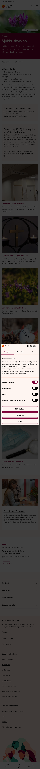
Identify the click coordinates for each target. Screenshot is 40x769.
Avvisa (20, 421)
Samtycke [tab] (7, 352)
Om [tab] (33, 352)
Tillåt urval (20, 415)
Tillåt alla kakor (20, 409)
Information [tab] (20, 352)
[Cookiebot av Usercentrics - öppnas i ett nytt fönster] (29, 346)
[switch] (35, 388)
